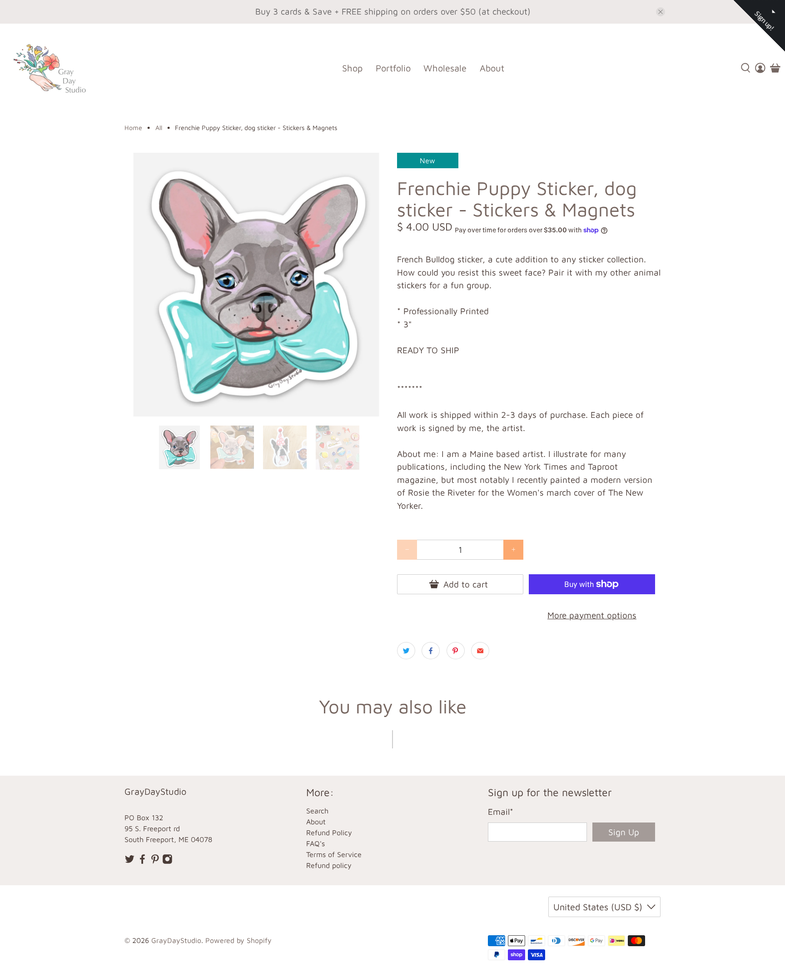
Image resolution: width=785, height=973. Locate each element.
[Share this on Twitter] (406, 650)
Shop (352, 68)
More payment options (591, 615)
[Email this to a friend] (480, 650)
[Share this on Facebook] (431, 650)
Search (317, 811)
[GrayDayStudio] (56, 68)
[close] (660, 11)
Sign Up (623, 832)
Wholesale (445, 68)
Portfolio (393, 68)
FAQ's (315, 843)
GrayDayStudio (176, 940)
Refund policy (329, 865)
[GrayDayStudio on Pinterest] (155, 862)
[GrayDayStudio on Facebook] (142, 862)
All (158, 128)
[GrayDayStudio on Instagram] (167, 862)
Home (133, 128)
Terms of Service (334, 854)
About (492, 68)
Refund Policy (329, 832)
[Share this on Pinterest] (456, 650)
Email (500, 812)
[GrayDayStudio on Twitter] (129, 862)
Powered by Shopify (238, 940)
